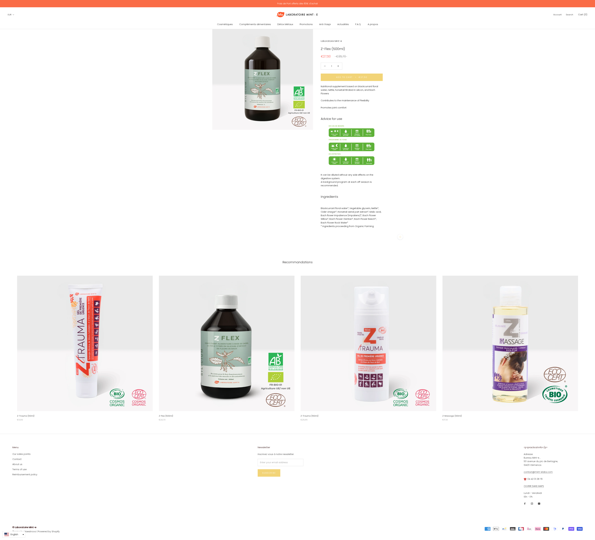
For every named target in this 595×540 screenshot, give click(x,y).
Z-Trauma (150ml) (309, 415)
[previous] (9, 345)
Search (569, 14)
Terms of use (19, 469)
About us (17, 464)
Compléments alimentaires (255, 24)
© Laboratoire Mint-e (24, 527)
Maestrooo (30, 531)
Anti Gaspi (325, 24)
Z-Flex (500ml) (166, 415)
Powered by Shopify (49, 531)
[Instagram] (532, 503)
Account (557, 14)
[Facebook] (525, 503)
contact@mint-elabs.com (538, 472)
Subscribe (269, 473)
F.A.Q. (358, 24)
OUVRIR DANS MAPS (534, 486)
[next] (585, 345)
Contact (17, 459)
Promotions (306, 24)
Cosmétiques (225, 24)
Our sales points (21, 454)
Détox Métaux (285, 24)
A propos (373, 24)
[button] (13, 534)
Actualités (343, 24)
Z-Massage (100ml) (452, 415)
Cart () (582, 14)
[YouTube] (539, 503)
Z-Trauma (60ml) (25, 415)
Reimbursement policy (24, 474)
